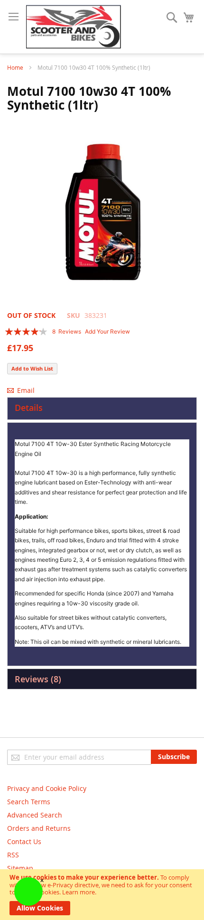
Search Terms (28, 801)
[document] (102, 894)
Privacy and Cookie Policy (46, 788)
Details (29, 407)
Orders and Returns (39, 828)
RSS (13, 854)
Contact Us (24, 841)
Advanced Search (34, 814)
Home (15, 67)
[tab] (102, 408)
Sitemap (20, 868)
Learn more (78, 892)
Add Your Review (107, 331)
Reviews (36, 679)
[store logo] (73, 27)
